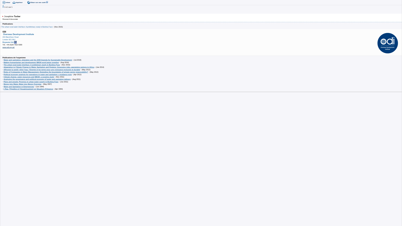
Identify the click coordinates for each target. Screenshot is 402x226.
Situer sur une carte (38, 2)
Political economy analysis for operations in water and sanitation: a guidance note (38, 74)
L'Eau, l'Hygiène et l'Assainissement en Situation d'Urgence (28, 89)
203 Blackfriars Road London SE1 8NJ (11, 39)
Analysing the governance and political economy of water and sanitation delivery (37, 79)
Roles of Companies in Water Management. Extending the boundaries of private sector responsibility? (46, 72)
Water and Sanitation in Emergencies (19, 87)
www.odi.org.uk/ (9, 47)
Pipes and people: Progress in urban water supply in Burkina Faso (31, 82)
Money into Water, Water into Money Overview (22, 84)
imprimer (19, 2)
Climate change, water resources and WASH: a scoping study (29, 77)
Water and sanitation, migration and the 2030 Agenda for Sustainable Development (38, 60)
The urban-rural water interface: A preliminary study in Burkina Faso (27, 27)
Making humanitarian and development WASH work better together (31, 62)
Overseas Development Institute (18, 34)
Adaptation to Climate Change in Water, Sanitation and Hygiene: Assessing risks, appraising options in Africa (49, 67)
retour (8, 2)
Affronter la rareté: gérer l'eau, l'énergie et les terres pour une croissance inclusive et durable (42, 70)
